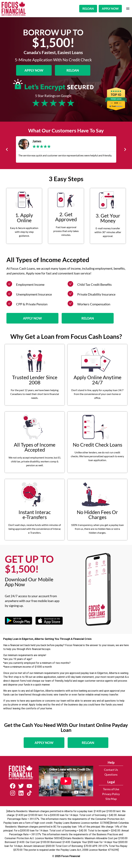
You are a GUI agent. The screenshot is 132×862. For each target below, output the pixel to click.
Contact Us (111, 769)
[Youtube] (29, 786)
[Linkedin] (21, 793)
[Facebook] (12, 786)
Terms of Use (111, 789)
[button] (127, 8)
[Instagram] (12, 793)
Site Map (111, 799)
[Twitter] (21, 786)
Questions (111, 774)
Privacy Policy (111, 794)
